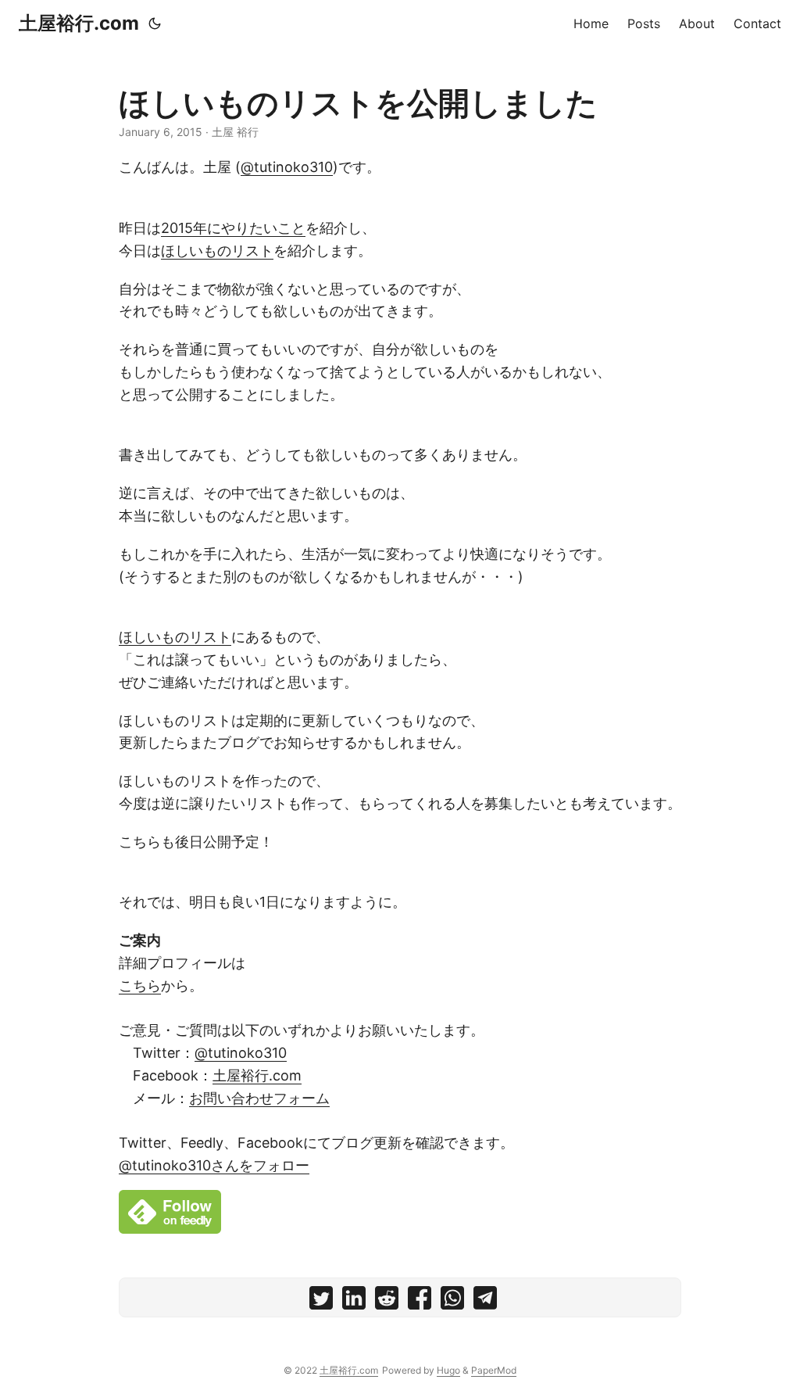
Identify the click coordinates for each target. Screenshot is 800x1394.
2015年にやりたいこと (233, 228)
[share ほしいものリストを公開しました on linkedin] (354, 1301)
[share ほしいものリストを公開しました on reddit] (386, 1301)
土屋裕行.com (79, 23)
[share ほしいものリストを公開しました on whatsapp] (452, 1301)
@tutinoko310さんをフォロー (214, 1165)
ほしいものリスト (217, 250)
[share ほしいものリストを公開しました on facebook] (419, 1301)
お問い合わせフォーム (259, 1098)
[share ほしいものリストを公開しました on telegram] (485, 1301)
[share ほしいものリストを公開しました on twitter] (321, 1301)
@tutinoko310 (287, 167)
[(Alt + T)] (154, 23)
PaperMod (493, 1370)
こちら (140, 985)
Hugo (448, 1370)
